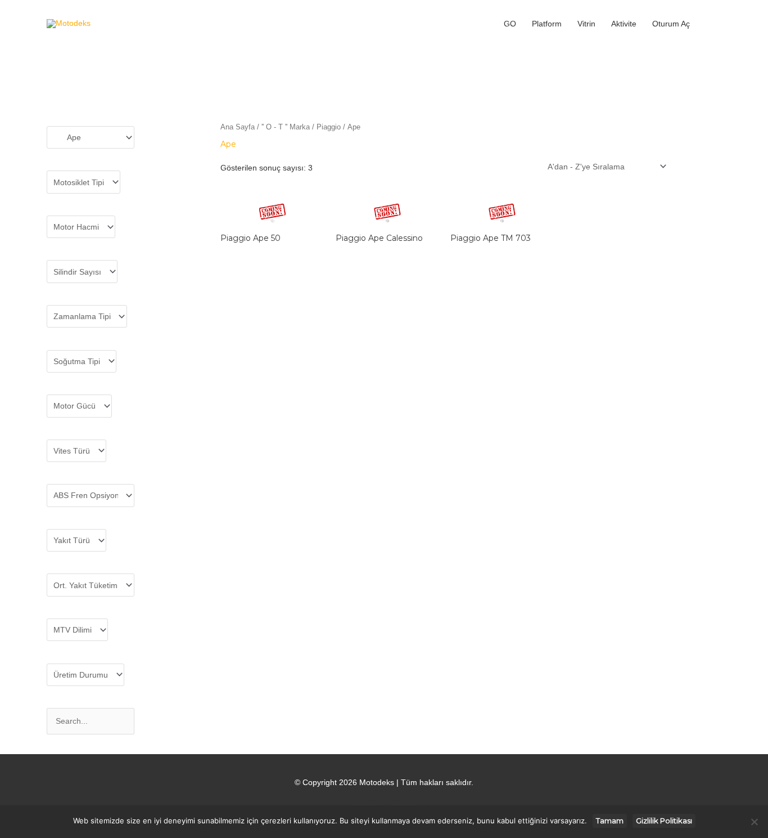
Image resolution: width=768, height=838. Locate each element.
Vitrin (586, 23)
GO (510, 23)
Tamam (610, 820)
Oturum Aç (671, 23)
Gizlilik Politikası (664, 820)
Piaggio (329, 127)
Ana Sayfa (237, 127)
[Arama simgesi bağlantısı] (709, 24)
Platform (547, 23)
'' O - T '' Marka (285, 127)
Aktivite (623, 23)
